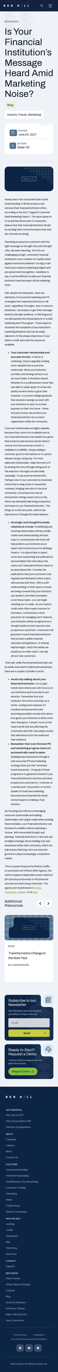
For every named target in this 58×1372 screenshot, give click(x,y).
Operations (12, 1235)
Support (10, 1266)
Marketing (11, 1193)
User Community (15, 1320)
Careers (10, 1145)
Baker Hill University (16, 1314)
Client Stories (13, 1278)
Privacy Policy (20, 1335)
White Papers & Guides (18, 1284)
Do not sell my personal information (29, 1339)
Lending (10, 1223)
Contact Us (12, 1157)
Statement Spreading (17, 1175)
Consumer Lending (16, 1187)
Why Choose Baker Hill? (18, 1121)
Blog (8, 1296)
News (9, 1151)
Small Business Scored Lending (22, 1181)
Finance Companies (16, 1211)
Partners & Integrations (18, 1127)
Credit (9, 1229)
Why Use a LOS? (15, 1115)
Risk (8, 1241)
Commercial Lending (17, 1169)
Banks (9, 1199)
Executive (11, 1253)
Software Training (15, 1308)
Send (27, 1033)
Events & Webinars (16, 1302)
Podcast (10, 1290)
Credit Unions (13, 1205)
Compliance (39, 1335)
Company (11, 1139)
